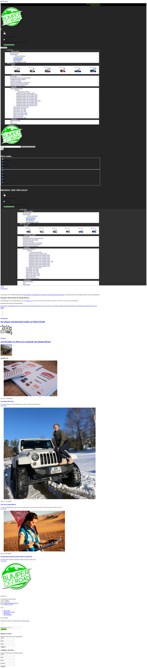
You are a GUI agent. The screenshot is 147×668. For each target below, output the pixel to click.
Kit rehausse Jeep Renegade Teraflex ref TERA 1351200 (23, 322)
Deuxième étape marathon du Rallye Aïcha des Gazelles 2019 (16, 556)
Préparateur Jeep (73, 306)
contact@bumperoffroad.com (93, 4)
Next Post (3, 338)
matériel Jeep (62, 306)
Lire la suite (3, 405)
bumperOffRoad (11, 306)
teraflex (2, 307)
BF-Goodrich (4, 306)
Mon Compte (7, 610)
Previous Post (4, 318)
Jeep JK (46, 306)
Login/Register (4, 288)
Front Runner (22, 306)
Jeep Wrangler (55, 306)
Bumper (26, 294)
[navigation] (50, 87)
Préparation (62, 294)
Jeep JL (50, 306)
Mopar (67, 306)
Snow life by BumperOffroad (8, 504)
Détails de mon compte (9, 612)
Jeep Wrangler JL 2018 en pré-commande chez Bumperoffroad (25, 342)
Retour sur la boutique (9, 45)
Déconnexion (7, 613)
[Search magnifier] (2, 149)
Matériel (57, 294)
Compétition (50, 294)
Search (2, 286)
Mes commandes (8, 614)
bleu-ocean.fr (26, 621)
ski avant (95, 306)
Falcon (17, 306)
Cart (3, 287)
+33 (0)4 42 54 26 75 (95, 5)
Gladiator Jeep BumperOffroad (33, 306)
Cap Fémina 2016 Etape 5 (7, 401)
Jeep (54, 294)
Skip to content (4, 1)
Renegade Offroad (87, 306)
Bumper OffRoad (32, 294)
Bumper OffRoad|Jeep (41, 294)
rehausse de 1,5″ (30, 300)
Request (3, 647)
